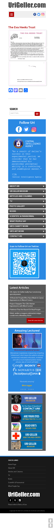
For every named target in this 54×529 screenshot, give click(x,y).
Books (13, 211)
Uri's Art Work (17, 231)
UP (50, 520)
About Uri (14, 186)
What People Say (18, 221)
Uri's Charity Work (19, 226)
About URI (11, 468)
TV (11, 201)
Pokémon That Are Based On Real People (25, 310)
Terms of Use (22, 504)
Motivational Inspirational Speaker (27, 350)
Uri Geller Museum (19, 191)
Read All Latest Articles (35, 320)
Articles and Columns (21, 196)
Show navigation (11, 14)
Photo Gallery (17, 206)
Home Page (12, 464)
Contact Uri (16, 236)
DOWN (50, 525)
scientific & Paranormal (22, 216)
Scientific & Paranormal (16, 482)
